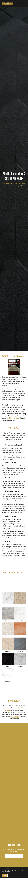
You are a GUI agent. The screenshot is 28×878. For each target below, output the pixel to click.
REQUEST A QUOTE (14, 856)
